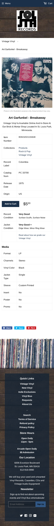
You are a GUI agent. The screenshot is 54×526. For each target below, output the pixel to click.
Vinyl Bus (27, 396)
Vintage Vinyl (8, 41)
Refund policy (27, 423)
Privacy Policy (27, 427)
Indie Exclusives (27, 392)
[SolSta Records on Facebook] (25, 516)
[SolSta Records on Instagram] (30, 516)
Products (23, 148)
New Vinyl (27, 388)
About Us (27, 404)
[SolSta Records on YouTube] (35, 516)
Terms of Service (27, 419)
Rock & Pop (24, 151)
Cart (49, 3)
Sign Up (40, 504)
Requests (27, 400)
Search (27, 415)
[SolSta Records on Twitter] (21, 516)
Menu (8, 3)
